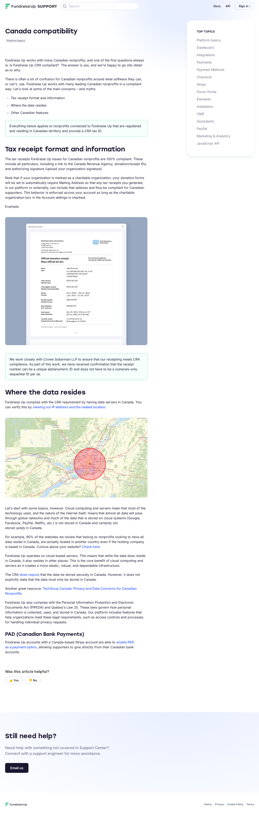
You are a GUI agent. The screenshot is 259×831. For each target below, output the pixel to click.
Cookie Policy (235, 804)
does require (29, 575)
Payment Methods (210, 70)
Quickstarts (205, 121)
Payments (204, 62)
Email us (16, 768)
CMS (200, 114)
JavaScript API (208, 143)
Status (208, 804)
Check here (91, 547)
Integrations (206, 55)
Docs (217, 6)
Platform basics (16, 40)
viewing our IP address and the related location (69, 407)
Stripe (201, 84)
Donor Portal (206, 92)
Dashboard (205, 47)
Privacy (219, 804)
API (228, 6)
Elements (204, 99)
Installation (205, 106)
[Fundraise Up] (20, 6)
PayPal (202, 129)
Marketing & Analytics (213, 136)
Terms (250, 804)
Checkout (204, 77)
